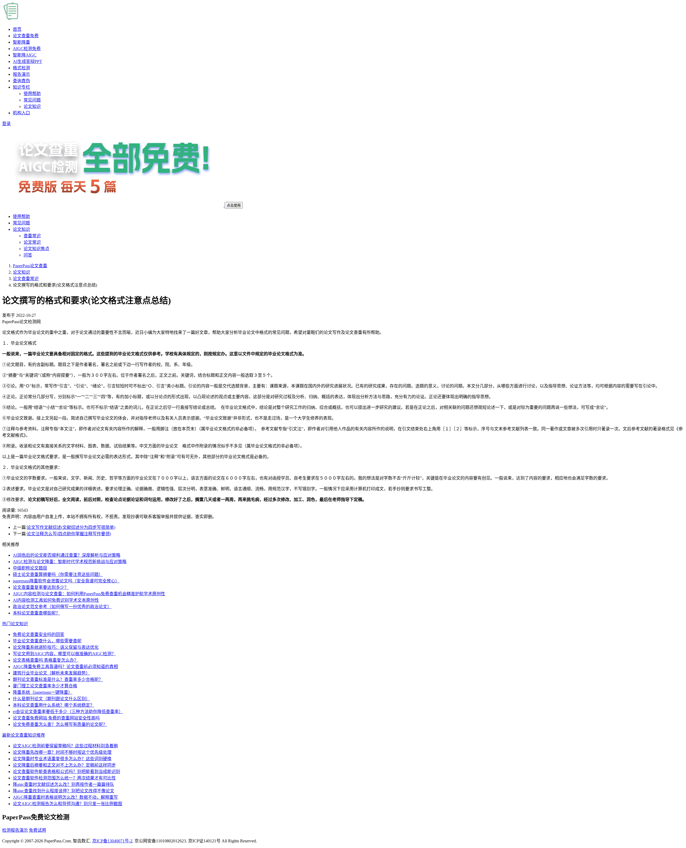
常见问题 (32, 100)
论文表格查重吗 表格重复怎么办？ (45, 660)
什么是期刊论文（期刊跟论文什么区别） (51, 698)
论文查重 (26, 35)
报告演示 (21, 74)
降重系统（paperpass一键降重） (42, 692)
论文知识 (32, 106)
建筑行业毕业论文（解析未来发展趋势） (51, 673)
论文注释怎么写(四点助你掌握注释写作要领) (69, 534)
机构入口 (21, 113)
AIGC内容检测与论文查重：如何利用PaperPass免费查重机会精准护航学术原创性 (89, 593)
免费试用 (37, 830)
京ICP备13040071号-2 (112, 841)
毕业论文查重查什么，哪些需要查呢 (47, 641)
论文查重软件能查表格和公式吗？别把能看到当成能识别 (66, 771)
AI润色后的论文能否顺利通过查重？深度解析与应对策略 (66, 555)
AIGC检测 (27, 48)
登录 (6, 123)
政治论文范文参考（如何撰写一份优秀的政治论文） (62, 606)
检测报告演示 (15, 830)
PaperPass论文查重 (30, 265)
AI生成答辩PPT (27, 61)
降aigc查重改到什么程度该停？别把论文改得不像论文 (63, 791)
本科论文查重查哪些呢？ (36, 613)
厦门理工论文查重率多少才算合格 (45, 686)
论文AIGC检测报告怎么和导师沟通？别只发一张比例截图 (67, 803)
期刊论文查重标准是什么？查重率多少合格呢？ (58, 679)
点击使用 (234, 205)
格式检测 (21, 68)
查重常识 (32, 235)
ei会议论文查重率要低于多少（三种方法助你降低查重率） (68, 711)
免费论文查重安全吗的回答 (38, 634)
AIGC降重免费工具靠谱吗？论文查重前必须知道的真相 (65, 666)
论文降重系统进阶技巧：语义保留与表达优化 (56, 647)
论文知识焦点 (36, 248)
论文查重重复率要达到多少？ (41, 587)
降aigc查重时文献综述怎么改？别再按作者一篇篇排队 (63, 784)
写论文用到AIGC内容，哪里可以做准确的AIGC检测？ (64, 653)
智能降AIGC (24, 55)
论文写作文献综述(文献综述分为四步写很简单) (71, 527)
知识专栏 (21, 87)
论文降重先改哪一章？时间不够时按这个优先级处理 (62, 752)
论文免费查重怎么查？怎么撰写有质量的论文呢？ (60, 724)
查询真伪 (21, 80)
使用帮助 (32, 93)
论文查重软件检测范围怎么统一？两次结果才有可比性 (64, 778)
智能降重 (21, 42)
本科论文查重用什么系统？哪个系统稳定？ (53, 705)
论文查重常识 (26, 278)
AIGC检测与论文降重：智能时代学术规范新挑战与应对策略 (69, 561)
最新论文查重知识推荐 (23, 735)
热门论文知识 (15, 623)
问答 (28, 255)
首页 (17, 29)
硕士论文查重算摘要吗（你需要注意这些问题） (58, 574)
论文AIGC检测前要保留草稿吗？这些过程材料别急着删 (65, 746)
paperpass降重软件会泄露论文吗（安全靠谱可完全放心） (66, 581)
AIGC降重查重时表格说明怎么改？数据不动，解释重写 (65, 797)
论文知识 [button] (21, 229)
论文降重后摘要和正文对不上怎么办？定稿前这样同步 (64, 765)
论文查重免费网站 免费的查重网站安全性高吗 (56, 718)
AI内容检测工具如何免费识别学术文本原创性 (56, 600)
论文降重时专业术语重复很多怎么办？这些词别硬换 (62, 758)
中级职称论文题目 (30, 568)
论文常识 (32, 242)
